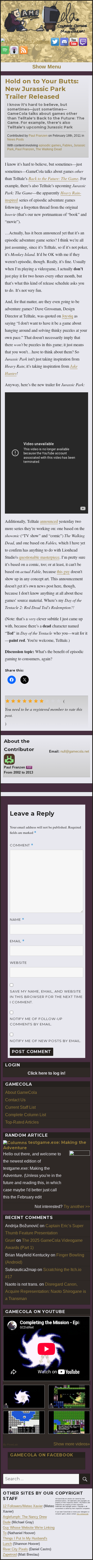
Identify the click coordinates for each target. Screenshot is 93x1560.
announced (49, 521)
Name (17, 919)
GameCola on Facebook (41, 1455)
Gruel (10, 1240)
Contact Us (15, 1100)
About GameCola (21, 1092)
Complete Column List (25, 1115)
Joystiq (67, 315)
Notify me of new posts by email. (45, 1041)
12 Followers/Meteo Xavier (23, 1506)
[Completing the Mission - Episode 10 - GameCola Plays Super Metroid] (24, 1396)
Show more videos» (71, 1444)
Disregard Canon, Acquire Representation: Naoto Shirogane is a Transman (45, 1291)
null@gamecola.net (74, 751)
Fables (67, 145)
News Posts (15, 139)
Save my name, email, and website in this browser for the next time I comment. (46, 996)
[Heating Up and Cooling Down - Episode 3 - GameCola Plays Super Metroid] (69, 1396)
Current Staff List (20, 1107)
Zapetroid (10, 1554)
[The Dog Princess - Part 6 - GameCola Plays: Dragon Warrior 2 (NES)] (69, 1422)
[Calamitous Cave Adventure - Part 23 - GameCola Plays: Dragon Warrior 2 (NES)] (24, 1422)
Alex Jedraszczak (82, 1514)
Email (17, 941)
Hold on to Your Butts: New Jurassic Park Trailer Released (42, 88)
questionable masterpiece (39, 557)
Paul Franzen (38, 135)
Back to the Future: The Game (53, 178)
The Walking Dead (49, 149)
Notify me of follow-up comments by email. (36, 1021)
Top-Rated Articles (22, 1122)
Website (18, 963)
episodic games (50, 145)
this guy (63, 571)
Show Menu (46, 66)
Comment (21, 845)
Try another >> (77, 1206)
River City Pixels (15, 1549)
